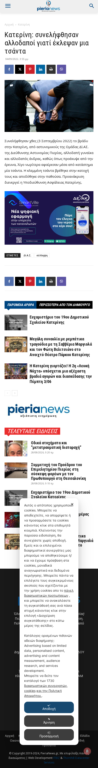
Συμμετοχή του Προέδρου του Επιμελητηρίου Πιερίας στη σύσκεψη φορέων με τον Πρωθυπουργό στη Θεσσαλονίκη (58, 471)
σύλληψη (42, 255)
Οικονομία (17, 740)
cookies (30, 691)
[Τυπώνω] (51, 69)
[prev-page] (7, 393)
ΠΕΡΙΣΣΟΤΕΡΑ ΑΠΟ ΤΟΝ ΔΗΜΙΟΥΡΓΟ (64, 305)
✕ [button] (72, 504)
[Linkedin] (40, 69)
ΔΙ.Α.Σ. (27, 255)
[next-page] (15, 393)
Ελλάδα (85, 736)
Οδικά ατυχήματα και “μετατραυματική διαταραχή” (56, 445)
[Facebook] (9, 69)
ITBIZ (56, 758)
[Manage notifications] (87, 751)
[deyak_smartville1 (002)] (49, 218)
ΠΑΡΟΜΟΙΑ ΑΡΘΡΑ (20, 305)
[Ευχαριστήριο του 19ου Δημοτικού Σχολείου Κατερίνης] (16, 322)
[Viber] (61, 69)
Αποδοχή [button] (49, 709)
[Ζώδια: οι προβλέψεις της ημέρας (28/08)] (16, 520)
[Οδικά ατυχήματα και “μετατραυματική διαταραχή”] (16, 448)
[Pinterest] (30, 69)
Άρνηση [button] (49, 722)
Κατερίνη (24, 24)
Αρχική (9, 24)
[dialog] (49, 621)
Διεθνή (79, 740)
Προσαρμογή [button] (49, 736)
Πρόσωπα (49, 745)
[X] (19, 69)
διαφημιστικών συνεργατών (45, 686)
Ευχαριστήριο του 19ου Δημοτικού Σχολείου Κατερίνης (60, 494)
